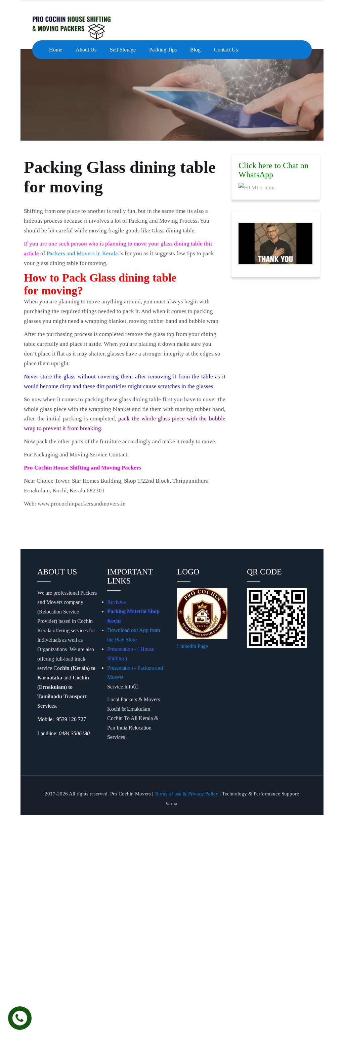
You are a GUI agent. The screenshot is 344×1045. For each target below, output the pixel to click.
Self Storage (123, 49)
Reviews (116, 602)
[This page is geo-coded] (38, 747)
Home (55, 49)
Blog (195, 49)
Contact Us (226, 49)
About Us (86, 49)
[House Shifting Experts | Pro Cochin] (82, 26)
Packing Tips (163, 49)
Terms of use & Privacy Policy (186, 793)
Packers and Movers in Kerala (82, 253)
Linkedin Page (193, 646)
